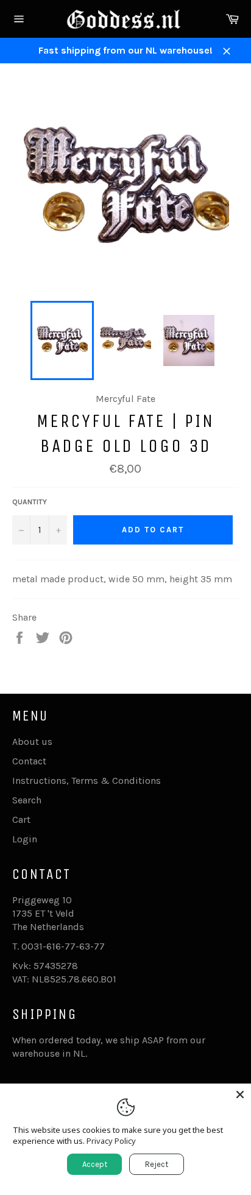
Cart (21, 819)
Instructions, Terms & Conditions (86, 780)
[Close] (240, 1094)
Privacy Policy (111, 1140)
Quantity (29, 502)
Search (26, 800)
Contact (29, 761)
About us (32, 741)
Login (24, 839)
